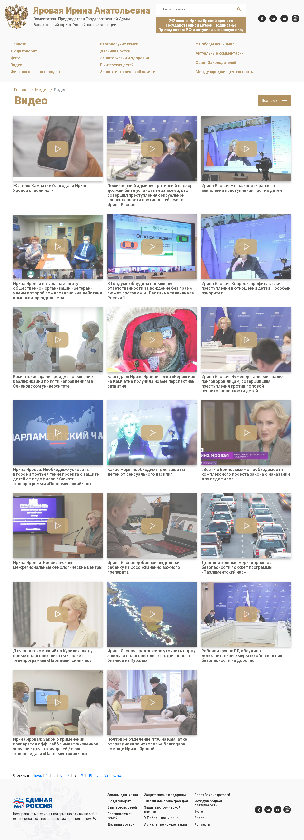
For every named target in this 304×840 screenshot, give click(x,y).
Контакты (202, 824)
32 (106, 775)
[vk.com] (273, 18)
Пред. (37, 775)
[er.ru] (295, 18)
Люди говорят (24, 51)
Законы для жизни (122, 795)
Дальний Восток (115, 51)
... (54, 775)
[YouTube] (284, 18)
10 (90, 775)
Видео (16, 65)
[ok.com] (262, 18)
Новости (18, 44)
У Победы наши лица (215, 44)
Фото (15, 58)
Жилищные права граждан (35, 72)
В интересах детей (117, 65)
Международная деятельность (224, 72)
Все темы (271, 100)
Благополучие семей (119, 44)
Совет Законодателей (216, 62)
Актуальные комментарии (220, 53)
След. (117, 775)
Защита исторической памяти (127, 72)
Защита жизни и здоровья (124, 58)
